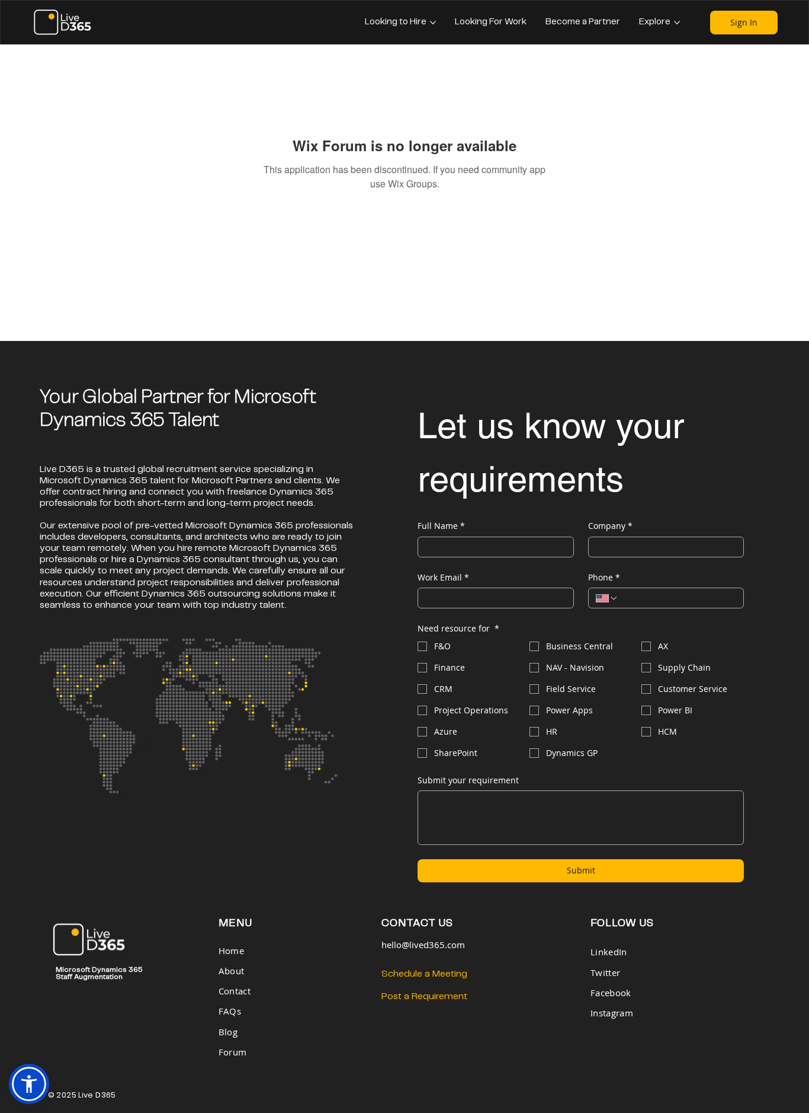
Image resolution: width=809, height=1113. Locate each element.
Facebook (610, 993)
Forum (232, 1052)
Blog (228, 1032)
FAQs (230, 1011)
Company (610, 525)
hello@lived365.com (423, 945)
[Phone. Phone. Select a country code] (607, 598)
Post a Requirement (424, 996)
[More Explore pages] (677, 22)
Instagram (611, 1013)
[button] (29, 1084)
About (231, 971)
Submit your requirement (468, 780)
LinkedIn (608, 952)
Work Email (443, 577)
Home (232, 950)
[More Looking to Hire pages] (433, 22)
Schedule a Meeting (424, 974)
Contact (235, 991)
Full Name (441, 525)
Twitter (605, 972)
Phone (604, 577)
